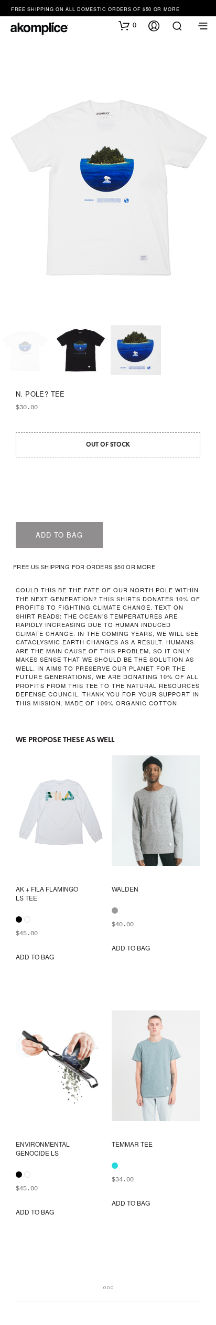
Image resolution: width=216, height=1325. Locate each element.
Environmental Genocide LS (43, 1148)
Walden (125, 889)
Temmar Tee (132, 1144)
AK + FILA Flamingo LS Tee (47, 893)
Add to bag (59, 535)
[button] (127, 25)
